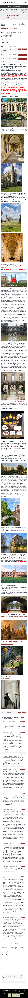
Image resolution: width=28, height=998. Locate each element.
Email (4, 969)
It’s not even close (5, 678)
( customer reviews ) (12, 28)
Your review (5, 954)
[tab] (14, 712)
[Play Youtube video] (14, 280)
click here (5, 129)
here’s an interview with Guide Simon (17, 401)
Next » (16, 943)
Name (4, 963)
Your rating (5, 950)
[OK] (26, 993)
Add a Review (22, 712)
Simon (9, 36)
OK (9, 995)
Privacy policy (15, 995)
